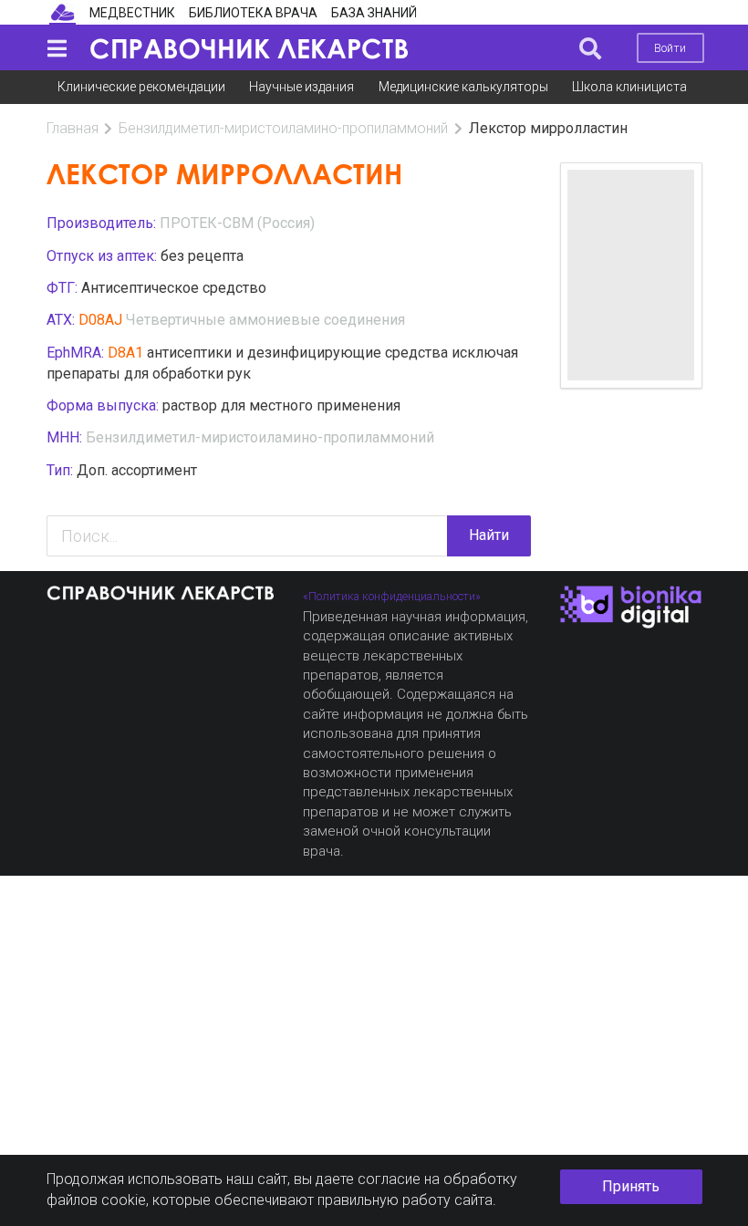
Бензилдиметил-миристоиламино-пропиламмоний (283, 128)
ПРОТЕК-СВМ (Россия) (237, 223)
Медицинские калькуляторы (463, 86)
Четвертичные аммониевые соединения (265, 319)
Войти (670, 48)
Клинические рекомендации (141, 86)
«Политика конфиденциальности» (392, 596)
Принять (631, 1186)
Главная (73, 128)
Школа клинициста (629, 86)
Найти (489, 535)
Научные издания (301, 86)
